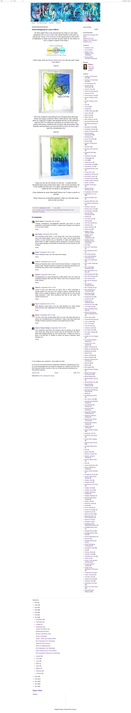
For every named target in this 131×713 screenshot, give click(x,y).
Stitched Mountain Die (91, 541)
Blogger (74, 709)
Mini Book (88, 363)
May (37, 664)
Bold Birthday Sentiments (89, 134)
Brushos (87, 147)
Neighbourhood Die (91, 396)
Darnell (37, 275)
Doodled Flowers (90, 178)
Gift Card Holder (90, 223)
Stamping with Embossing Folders (90, 524)
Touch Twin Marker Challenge (91, 561)
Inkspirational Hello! (42, 631)
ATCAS (87, 107)
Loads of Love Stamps (91, 336)
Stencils (87, 539)
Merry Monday (89, 357)
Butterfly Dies (67, 210)
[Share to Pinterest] (59, 208)
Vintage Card (89, 577)
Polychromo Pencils (91, 443)
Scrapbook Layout (90, 475)
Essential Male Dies (91, 198)
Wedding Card (89, 581)
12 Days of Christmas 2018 (91, 80)
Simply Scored (89, 490)
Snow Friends (89, 508)
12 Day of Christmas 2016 (91, 77)
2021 (36, 608)
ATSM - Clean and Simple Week (46, 639)
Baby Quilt (88, 117)
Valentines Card (90, 573)
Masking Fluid (89, 351)
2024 (36, 603)
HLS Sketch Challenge (88, 285)
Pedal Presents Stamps (89, 427)
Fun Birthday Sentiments (89, 214)
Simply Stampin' (90, 496)
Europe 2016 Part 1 (90, 201)
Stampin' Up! (89, 522)
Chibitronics (89, 162)
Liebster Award (89, 328)
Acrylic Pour (89, 89)
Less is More (89, 322)
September (39, 627)
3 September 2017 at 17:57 (48, 288)
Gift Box (87, 221)
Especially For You (90, 194)
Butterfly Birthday (68, 126)
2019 (36, 612)
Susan (37, 252)
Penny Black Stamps (91, 430)
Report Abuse (37, 691)
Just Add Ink (89, 307)
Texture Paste (89, 552)
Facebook (51, 22)
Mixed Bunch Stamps (91, 369)
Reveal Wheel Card (91, 460)
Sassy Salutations (90, 465)
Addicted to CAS (88, 38)
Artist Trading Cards (91, 98)
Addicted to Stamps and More (90, 36)
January (39, 673)
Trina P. (37, 262)
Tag (86, 550)
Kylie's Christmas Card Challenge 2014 (91, 313)
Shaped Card (89, 482)
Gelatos (87, 217)
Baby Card (88, 115)
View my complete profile (91, 68)
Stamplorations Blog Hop (91, 534)
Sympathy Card (89, 548)
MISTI (43, 123)
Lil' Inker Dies (89, 330)
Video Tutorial (89, 575)
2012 (36, 686)
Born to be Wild (89, 139)
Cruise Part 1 (89, 172)
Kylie (91, 64)
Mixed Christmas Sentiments (90, 373)
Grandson (88, 225)
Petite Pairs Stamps (91, 439)
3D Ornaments (89, 84)
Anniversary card (90, 95)
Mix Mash (88, 367)
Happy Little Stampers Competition (89, 236)
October (38, 624)
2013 (36, 684)
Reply (37, 229)
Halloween (88, 229)
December (39, 620)
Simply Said (88, 488)
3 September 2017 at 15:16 (47, 275)
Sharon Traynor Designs (42, 328)
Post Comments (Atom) (47, 376)
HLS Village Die (90, 288)
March (38, 668)
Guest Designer (89, 227)
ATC (86, 105)
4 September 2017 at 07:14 (47, 304)
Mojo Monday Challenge (89, 385)
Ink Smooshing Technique (89, 294)
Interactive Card (90, 305)
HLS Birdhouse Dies (91, 251)
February (39, 671)
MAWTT (87, 353)
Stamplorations (89, 531)
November (39, 622)
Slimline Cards (89, 503)
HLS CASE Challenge (91, 263)
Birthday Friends (90, 129)
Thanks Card (89, 554)
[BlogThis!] (55, 208)
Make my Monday (90, 349)
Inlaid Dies (88, 299)
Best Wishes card (90, 119)
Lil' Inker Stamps (90, 332)
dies (63, 128)
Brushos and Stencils (91, 149)
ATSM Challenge (90, 111)
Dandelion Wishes (90, 174)
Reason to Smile (90, 454)
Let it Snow (88, 324)
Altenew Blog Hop (90, 91)
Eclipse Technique (90, 185)
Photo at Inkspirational (43, 646)
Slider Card (88, 501)
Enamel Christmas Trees (43, 634)
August (38, 656)
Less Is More (50, 35)
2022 (36, 605)
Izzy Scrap (38, 234)
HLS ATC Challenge (91, 247)
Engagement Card (90, 192)
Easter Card (88, 183)
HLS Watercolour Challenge (90, 290)
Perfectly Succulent (91, 435)
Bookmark (88, 137)
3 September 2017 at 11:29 (47, 252)
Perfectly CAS (87, 42)
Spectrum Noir (89, 514)
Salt (86, 463)
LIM (86, 334)
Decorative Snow (90, 176)
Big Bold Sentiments (91, 124)
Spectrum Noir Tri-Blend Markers (91, 517)
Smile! (87, 506)
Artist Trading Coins (91, 101)
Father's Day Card (90, 209)
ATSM (86, 109)
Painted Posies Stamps (89, 409)
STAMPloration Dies (91, 527)
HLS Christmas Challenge (89, 268)
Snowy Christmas (41, 636)
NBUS (86, 394)
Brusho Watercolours (55, 60)
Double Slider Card (90, 181)
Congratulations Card (91, 169)
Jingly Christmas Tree (43, 629)
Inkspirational (89, 297)
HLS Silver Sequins (91, 280)
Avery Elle (88, 113)
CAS (86, 160)
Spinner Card (89, 520)
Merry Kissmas (89, 355)
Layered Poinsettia (90, 319)
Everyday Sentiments (91, 203)
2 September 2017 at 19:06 (51, 221)
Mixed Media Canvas (91, 379)
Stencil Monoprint (90, 537)
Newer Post (35, 373)
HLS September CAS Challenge (45, 648)
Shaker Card (88, 480)
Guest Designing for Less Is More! (46, 651)
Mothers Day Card (90, 388)
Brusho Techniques (46, 210)
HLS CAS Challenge (91, 260)
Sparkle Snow (89, 512)
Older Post (76, 373)
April (38, 666)
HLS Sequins (89, 278)
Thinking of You (90, 556)
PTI (86, 450)
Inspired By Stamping (88, 301)
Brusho (58, 117)
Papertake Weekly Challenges (90, 412)
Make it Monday (90, 347)
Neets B (37, 288)
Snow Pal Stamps (90, 510)
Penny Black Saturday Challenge (91, 58)
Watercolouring (89, 579)
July (37, 659)
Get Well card (89, 219)
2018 (36, 615)
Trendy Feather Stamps (89, 565)
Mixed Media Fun (90, 382)
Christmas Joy (89, 167)
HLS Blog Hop (89, 254)
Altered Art (88, 93)
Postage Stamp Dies (91, 446)
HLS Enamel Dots (90, 274)
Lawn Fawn (88, 317)
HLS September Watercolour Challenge (48, 653)
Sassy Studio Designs (91, 471)
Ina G (36, 304)
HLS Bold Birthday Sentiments (90, 257)
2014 (36, 681)
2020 (36, 610)
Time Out (88, 558)
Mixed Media (89, 376)
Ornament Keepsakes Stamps (91, 402)
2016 (36, 676)
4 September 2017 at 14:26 (47, 315)
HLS (86, 245)
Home (33, 22)
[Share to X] (57, 208)
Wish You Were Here (91, 587)
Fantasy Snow (89, 207)
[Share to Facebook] (58, 208)
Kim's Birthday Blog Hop (91, 309)
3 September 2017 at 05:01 (50, 234)
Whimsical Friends (91, 583)
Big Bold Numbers (90, 121)
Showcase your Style (91, 484)
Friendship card (90, 211)
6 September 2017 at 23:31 (58, 328)
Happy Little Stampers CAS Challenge (89, 53)
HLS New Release (90, 276)
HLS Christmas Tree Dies (91, 271)
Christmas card (89, 164)
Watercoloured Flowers (43, 643)
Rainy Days (88, 452)
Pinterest (58, 22)
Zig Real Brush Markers (89, 591)
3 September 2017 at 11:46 (48, 262)
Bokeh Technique (90, 131)
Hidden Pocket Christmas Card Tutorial (89, 241)
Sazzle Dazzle (39, 221)
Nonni (37, 315)
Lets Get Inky (89, 326)
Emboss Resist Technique (89, 189)
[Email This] (54, 208)
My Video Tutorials (42, 22)
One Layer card (89, 399)
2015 (36, 679)
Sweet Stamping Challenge (90, 545)
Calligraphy (88, 158)
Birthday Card (89, 127)
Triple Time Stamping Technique (91, 568)
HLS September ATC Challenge (45, 641)
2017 (36, 617)
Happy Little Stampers (48, 37)
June (38, 661)
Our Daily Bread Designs (90, 405)
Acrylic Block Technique (89, 86)
